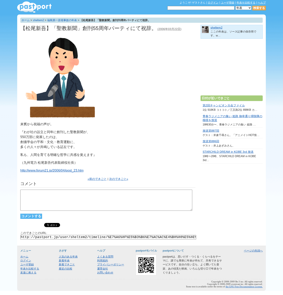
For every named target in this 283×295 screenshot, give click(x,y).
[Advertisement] (232, 69)
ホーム (26, 20)
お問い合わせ (105, 272)
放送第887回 (211, 130)
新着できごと (67, 264)
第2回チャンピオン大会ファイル (224, 105)
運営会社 (102, 268)
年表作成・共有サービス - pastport (34, 7)
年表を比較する (246, 2)
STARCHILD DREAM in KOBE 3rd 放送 (228, 151)
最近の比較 (65, 268)
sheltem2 (38, 20)
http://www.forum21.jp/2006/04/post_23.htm (51, 170)
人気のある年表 (68, 256)
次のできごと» (118, 179)
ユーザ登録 (227, 2)
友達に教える (28, 272)
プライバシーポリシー (110, 264)
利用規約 (102, 260)
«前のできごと (97, 179)
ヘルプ (262, 2)
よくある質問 (105, 256)
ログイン (213, 2)
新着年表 (64, 260)
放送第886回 (211, 141)
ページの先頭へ (253, 250)
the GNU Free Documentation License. (244, 286)
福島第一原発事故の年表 (62, 20)
